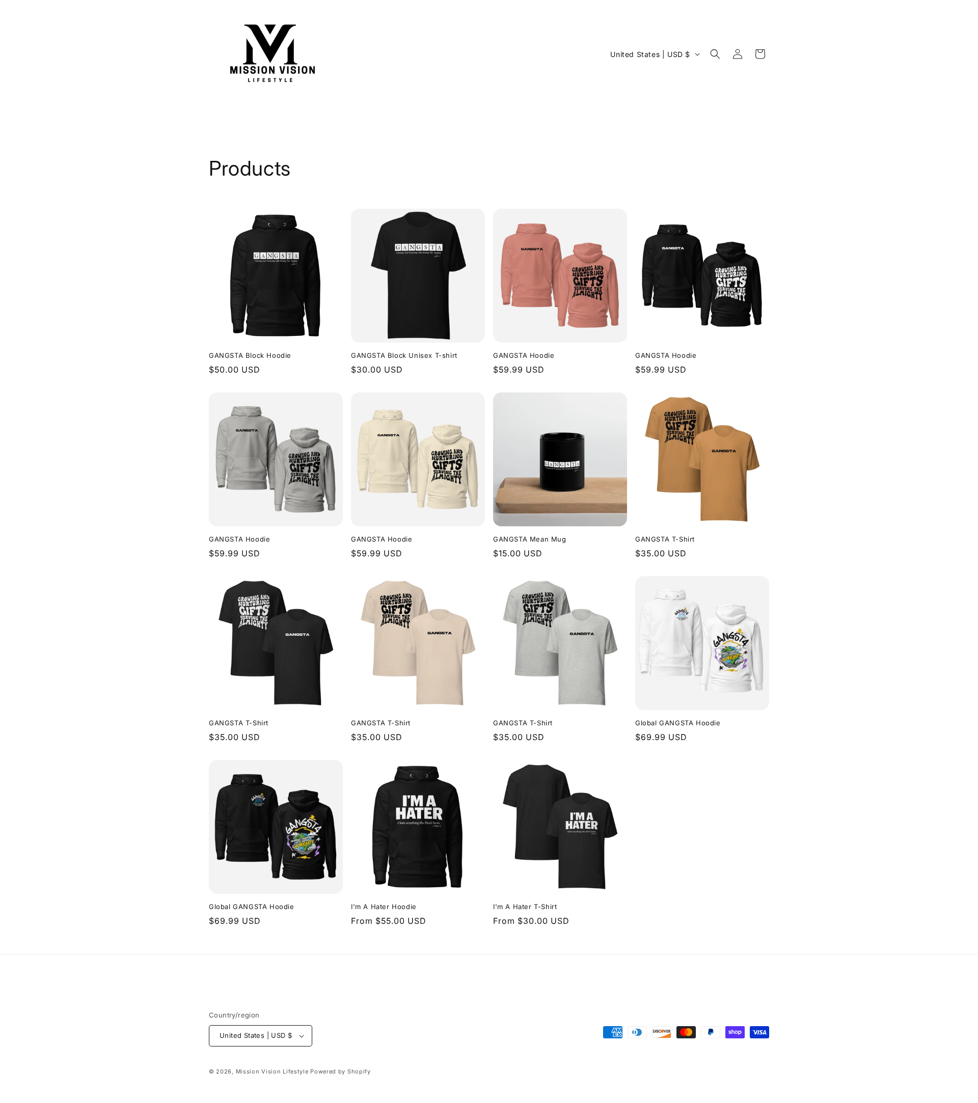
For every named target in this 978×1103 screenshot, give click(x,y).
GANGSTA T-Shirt (665, 539)
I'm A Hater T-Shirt (525, 906)
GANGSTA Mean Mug (529, 539)
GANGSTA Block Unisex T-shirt (404, 355)
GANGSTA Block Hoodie (250, 355)
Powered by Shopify (340, 1071)
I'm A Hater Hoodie (384, 906)
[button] (715, 54)
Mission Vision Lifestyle (272, 1071)
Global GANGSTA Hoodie (678, 723)
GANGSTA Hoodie (523, 355)
